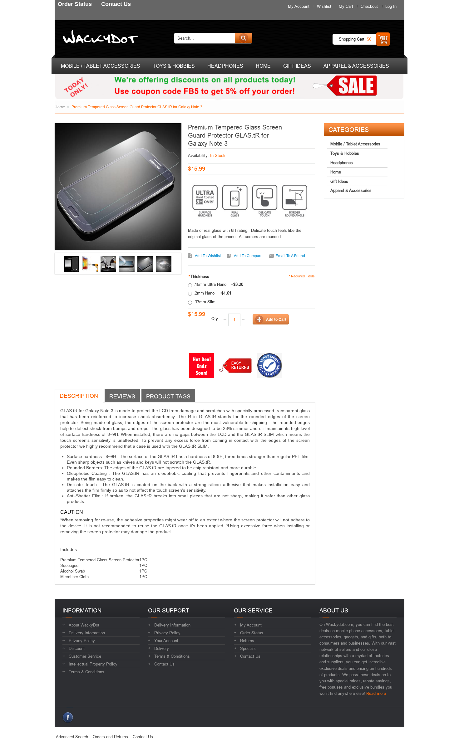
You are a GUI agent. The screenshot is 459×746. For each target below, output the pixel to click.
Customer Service (85, 656)
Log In (391, 6)
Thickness (198, 276)
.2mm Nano (212, 292)
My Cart (346, 6)
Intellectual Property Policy (93, 663)
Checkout (369, 6)
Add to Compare (248, 255)
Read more (376, 693)
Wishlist (324, 6)
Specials (248, 648)
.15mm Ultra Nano (218, 284)
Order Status (251, 632)
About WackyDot (84, 624)
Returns (247, 640)
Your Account (166, 640)
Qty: (215, 318)
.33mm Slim (204, 301)
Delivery (161, 648)
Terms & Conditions (86, 671)
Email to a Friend (290, 255)
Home (60, 107)
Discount (77, 648)
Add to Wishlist (208, 255)
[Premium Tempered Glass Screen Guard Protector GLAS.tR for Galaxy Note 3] (71, 264)
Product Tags (168, 396)
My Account (298, 6)
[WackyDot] (99, 38)
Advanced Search (72, 736)
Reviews (122, 396)
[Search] (243, 38)
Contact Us (164, 663)
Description (79, 396)
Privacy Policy (82, 640)
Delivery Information (87, 632)
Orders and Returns (110, 736)
